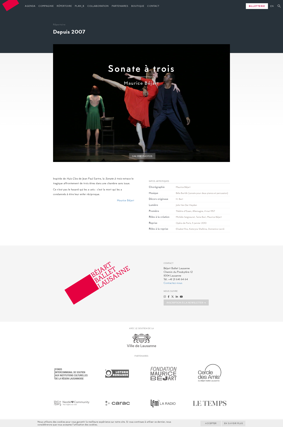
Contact (153, 6)
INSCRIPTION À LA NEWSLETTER (185, 303)
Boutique (137, 6)
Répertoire (64, 6)
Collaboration (98, 6)
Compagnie (46, 6)
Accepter (211, 424)
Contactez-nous (173, 283)
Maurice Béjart (125, 200)
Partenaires (120, 6)
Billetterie (257, 6)
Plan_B (79, 6)
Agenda (30, 6)
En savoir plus (233, 424)
